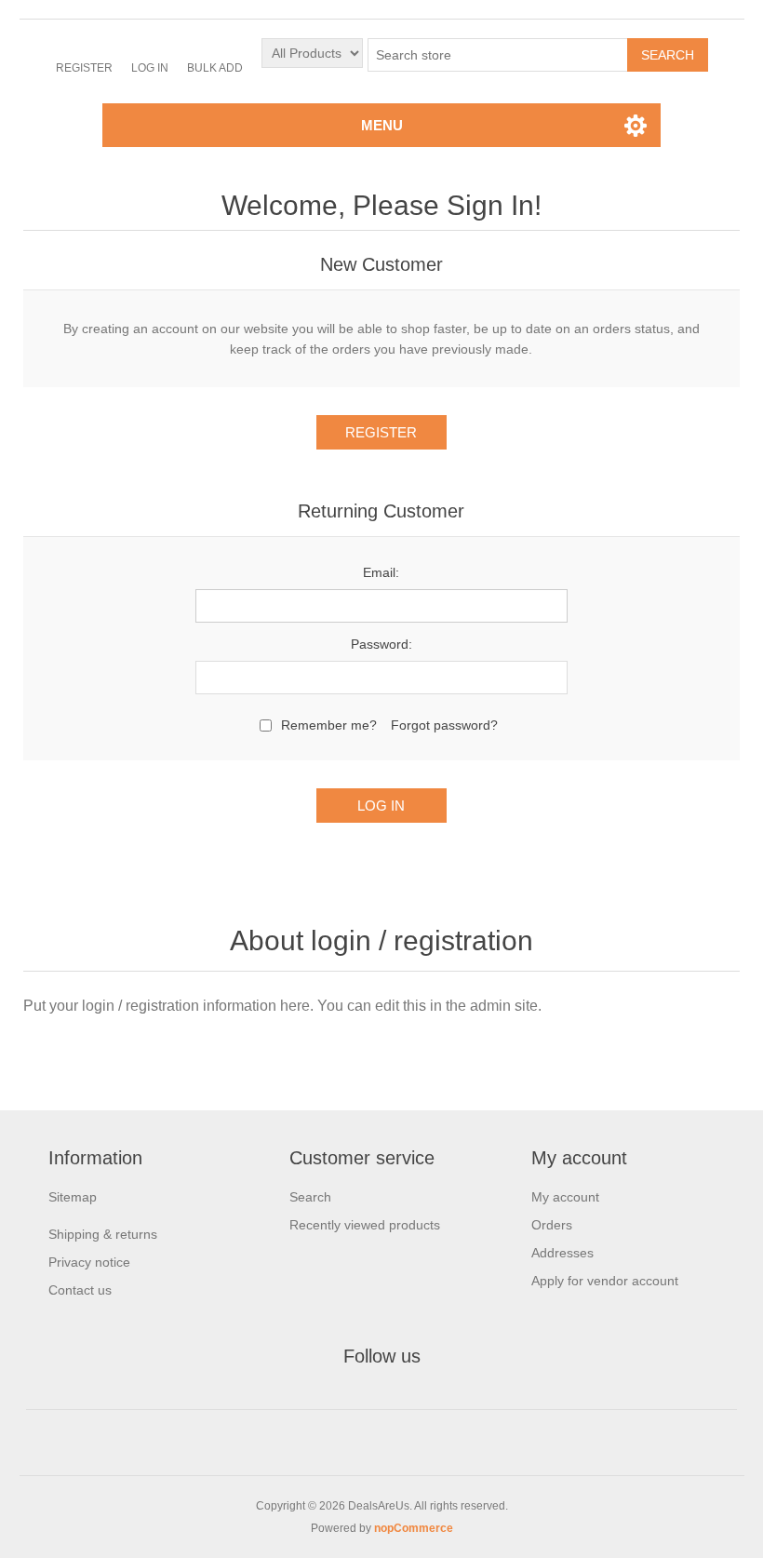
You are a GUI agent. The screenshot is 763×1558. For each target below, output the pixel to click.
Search (310, 1196)
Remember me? (329, 725)
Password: (381, 644)
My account (565, 1196)
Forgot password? (444, 725)
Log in (149, 67)
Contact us (80, 1290)
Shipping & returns (102, 1234)
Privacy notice (89, 1262)
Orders (551, 1224)
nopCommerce (413, 1528)
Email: (381, 572)
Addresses (562, 1252)
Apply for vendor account (604, 1280)
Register (84, 67)
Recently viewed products (364, 1224)
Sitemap (72, 1196)
